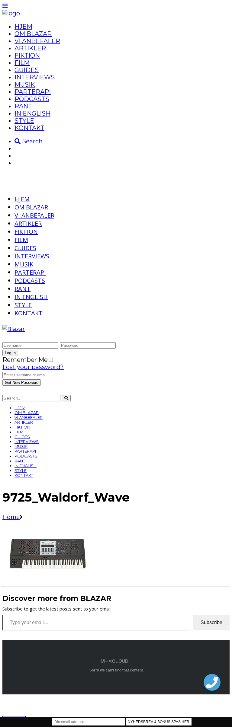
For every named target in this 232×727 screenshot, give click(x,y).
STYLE (24, 120)
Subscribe (211, 622)
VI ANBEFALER (37, 41)
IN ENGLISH (32, 113)
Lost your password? (33, 367)
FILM (22, 62)
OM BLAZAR (33, 33)
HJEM (23, 26)
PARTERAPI (32, 91)
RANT (23, 106)
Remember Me (25, 359)
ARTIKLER (30, 48)
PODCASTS (31, 99)
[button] (212, 682)
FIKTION (27, 55)
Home (11, 517)
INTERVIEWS (34, 77)
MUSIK (24, 84)
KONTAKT (29, 128)
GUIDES (26, 70)
